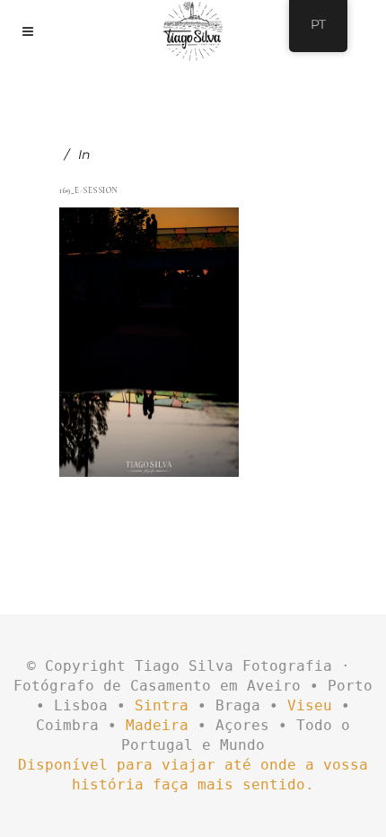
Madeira (157, 725)
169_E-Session (88, 191)
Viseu (309, 705)
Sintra (162, 705)
